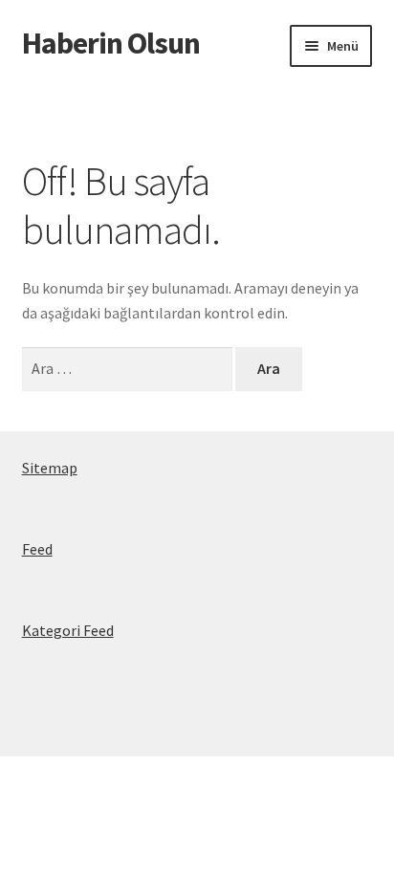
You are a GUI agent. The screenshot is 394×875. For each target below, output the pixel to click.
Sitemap (49, 467)
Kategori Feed (68, 630)
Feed (37, 548)
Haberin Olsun (111, 43)
